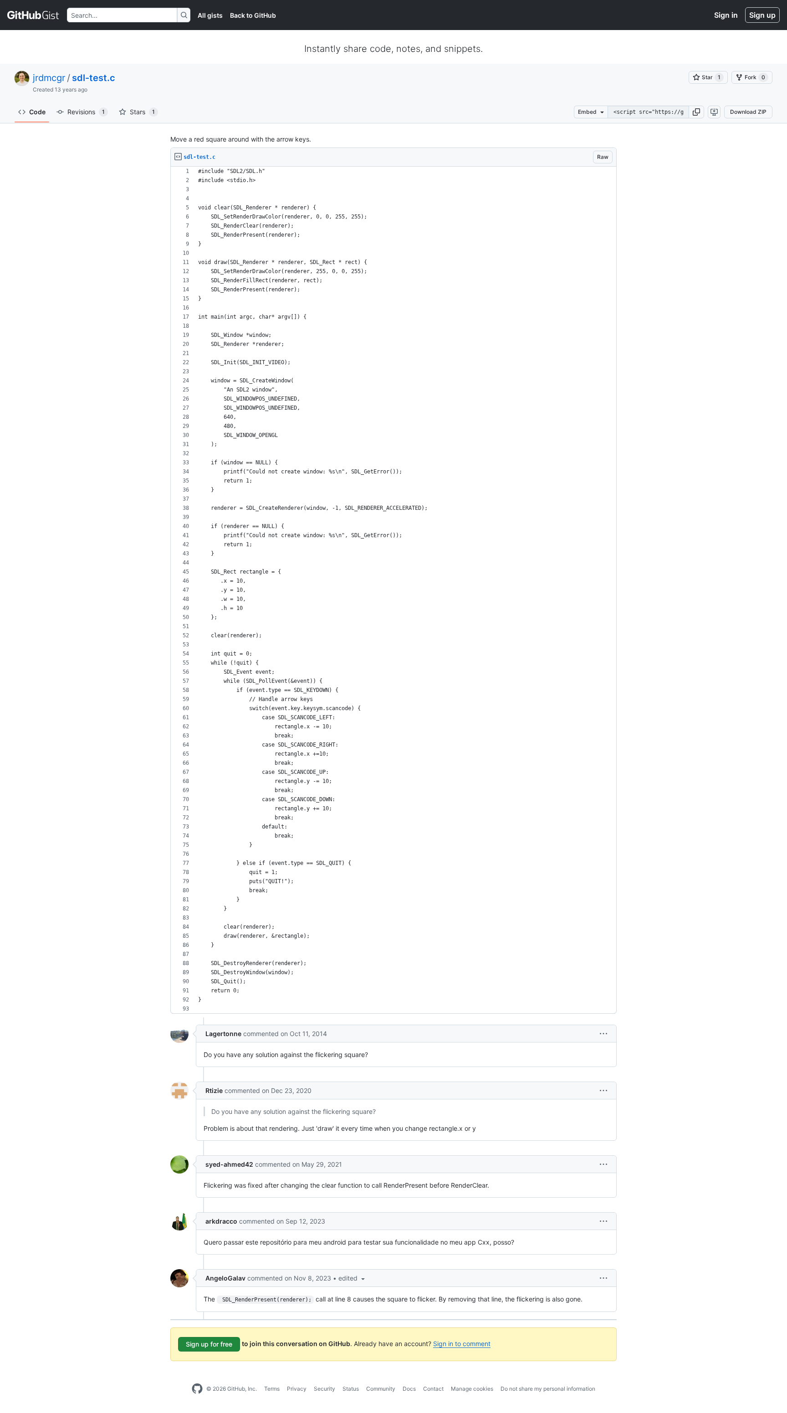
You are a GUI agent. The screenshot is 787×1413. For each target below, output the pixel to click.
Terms (272, 1388)
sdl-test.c (93, 77)
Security (324, 1388)
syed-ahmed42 (229, 1164)
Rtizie (214, 1090)
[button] (696, 112)
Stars (142, 112)
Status (350, 1388)
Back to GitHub (253, 15)
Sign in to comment (462, 1343)
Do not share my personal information (548, 1388)
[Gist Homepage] (33, 15)
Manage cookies (472, 1388)
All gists (210, 15)
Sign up (762, 15)
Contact (433, 1388)
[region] (393, 590)
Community (380, 1388)
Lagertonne (223, 1033)
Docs (409, 1388)
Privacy (297, 1388)
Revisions (86, 112)
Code (37, 112)
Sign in (726, 15)
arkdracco (221, 1221)
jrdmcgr (49, 77)
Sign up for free (209, 1344)
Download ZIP (748, 111)
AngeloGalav (225, 1278)
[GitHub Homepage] (197, 1389)
